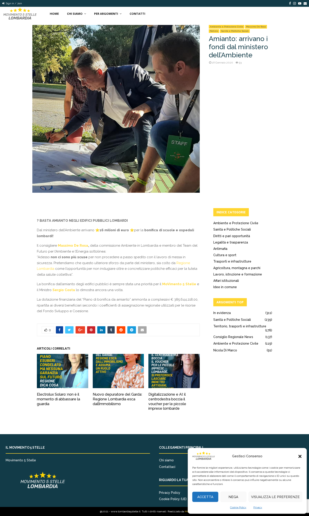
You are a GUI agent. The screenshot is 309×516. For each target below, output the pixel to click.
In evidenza (222, 313)
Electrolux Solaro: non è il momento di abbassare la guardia (58, 399)
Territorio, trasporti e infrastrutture (239, 326)
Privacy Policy (169, 492)
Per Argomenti (106, 14)
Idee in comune (225, 287)
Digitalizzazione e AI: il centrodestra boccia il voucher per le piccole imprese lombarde (167, 401)
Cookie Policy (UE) (173, 499)
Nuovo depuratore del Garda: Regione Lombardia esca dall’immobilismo (117, 399)
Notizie (214, 31)
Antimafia (220, 249)
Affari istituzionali (226, 280)
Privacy (257, 507)
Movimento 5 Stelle (21, 460)
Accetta (205, 497)
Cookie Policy (238, 507)
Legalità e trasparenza (230, 242)
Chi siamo (166, 460)
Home (54, 14)
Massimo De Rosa (256, 26)
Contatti (137, 14)
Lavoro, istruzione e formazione (237, 274)
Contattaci (167, 467)
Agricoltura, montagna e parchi (236, 268)
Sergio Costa (63, 290)
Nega (233, 497)
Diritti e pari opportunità (231, 236)
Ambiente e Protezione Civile (226, 26)
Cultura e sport (224, 255)
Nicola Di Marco (225, 350)
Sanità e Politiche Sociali (235, 31)
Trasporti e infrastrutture (232, 261)
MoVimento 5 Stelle (179, 284)
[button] (300, 456)
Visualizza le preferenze (275, 497)
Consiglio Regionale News (233, 337)
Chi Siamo (75, 14)
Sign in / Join (13, 3)
